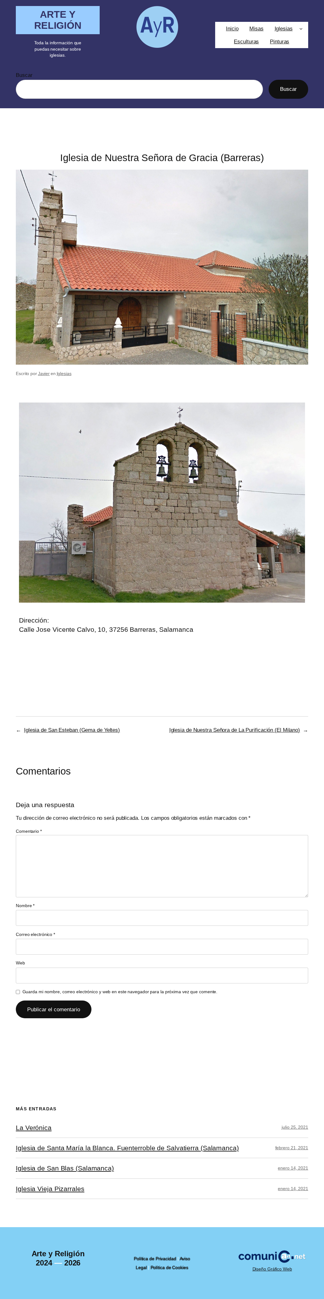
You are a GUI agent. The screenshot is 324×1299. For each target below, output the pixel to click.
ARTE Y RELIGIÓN (57, 20)
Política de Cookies (169, 1267)
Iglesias (64, 373)
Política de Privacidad (155, 1258)
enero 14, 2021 (293, 1167)
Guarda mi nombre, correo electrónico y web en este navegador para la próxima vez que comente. (120, 991)
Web (20, 962)
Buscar (24, 75)
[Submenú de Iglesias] (300, 28)
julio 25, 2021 (295, 1127)
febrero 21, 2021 (291, 1147)
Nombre (25, 905)
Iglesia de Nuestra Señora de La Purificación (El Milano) (234, 730)
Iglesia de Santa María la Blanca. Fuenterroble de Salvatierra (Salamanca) (127, 1148)
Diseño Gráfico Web (272, 1268)
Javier (44, 373)
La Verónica (34, 1127)
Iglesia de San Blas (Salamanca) (65, 1168)
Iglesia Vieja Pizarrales (50, 1188)
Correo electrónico (35, 934)
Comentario (29, 831)
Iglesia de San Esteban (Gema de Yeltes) (72, 730)
